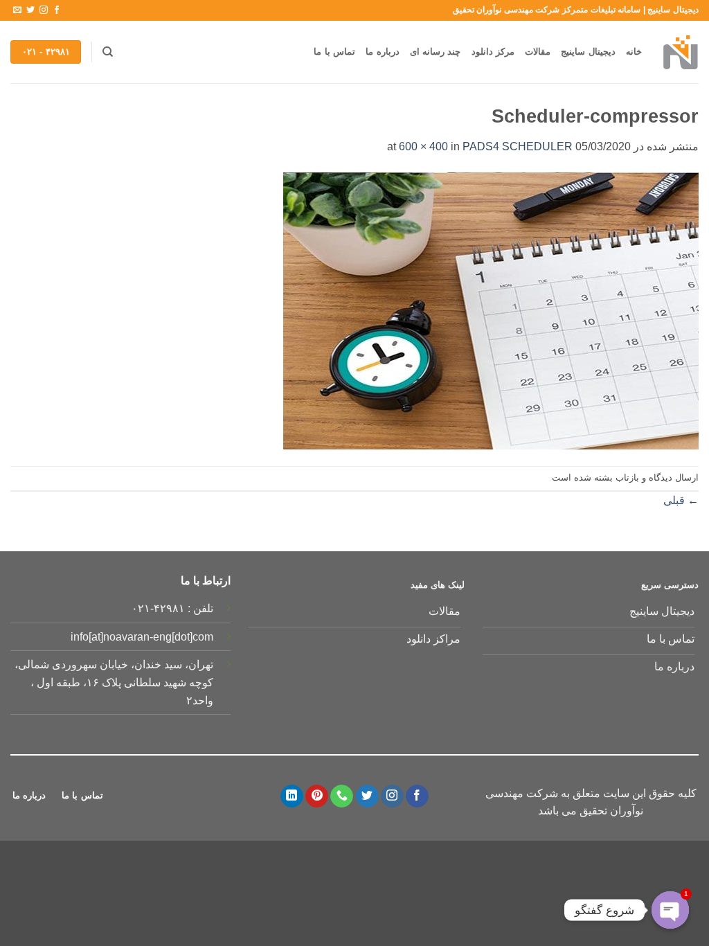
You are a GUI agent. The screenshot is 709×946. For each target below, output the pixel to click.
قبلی (681, 500)
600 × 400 (423, 146)
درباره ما (382, 51)
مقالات (537, 51)
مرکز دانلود (493, 51)
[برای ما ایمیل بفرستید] (17, 10)
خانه (634, 51)
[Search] (107, 52)
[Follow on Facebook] (57, 10)
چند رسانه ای (435, 51)
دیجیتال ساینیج (588, 51)
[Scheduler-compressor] (491, 310)
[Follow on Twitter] (30, 10)
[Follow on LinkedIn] (291, 796)
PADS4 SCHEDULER (518, 146)
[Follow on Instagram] (43, 10)
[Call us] (341, 796)
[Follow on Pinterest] (316, 796)
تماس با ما (334, 51)
